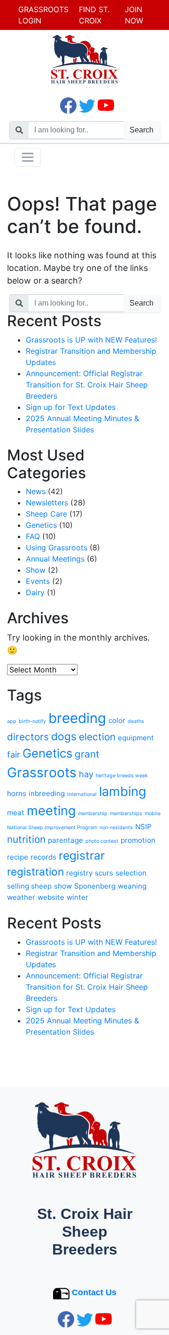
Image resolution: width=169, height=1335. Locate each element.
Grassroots (42, 773)
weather (21, 897)
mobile (153, 813)
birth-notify (32, 721)
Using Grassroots (56, 547)
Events (38, 581)
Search (142, 130)
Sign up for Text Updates (70, 407)
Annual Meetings (55, 558)
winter (77, 897)
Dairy (35, 592)
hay (86, 774)
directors (28, 737)
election (97, 737)
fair (13, 754)
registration (35, 871)
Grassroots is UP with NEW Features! (91, 339)
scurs (104, 872)
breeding (77, 718)
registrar (82, 855)
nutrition (26, 839)
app (11, 721)
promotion (138, 840)
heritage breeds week (122, 776)
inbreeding (47, 793)
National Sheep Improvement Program (52, 827)
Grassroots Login (43, 15)
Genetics (41, 525)
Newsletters (47, 502)
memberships (126, 813)
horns (16, 793)
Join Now (134, 15)
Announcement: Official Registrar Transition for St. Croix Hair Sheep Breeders (87, 385)
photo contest (101, 841)
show (63, 886)
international (82, 794)
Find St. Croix (94, 15)
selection (130, 872)
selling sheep (29, 886)
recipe (17, 857)
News (36, 491)
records (43, 857)
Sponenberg (94, 886)
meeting (51, 810)
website (51, 897)
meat (15, 812)
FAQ (33, 536)
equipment (136, 737)
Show (36, 570)
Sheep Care (46, 513)
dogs (64, 736)
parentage (65, 840)
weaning (132, 886)
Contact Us (94, 1292)
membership (93, 813)
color (116, 720)
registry (79, 872)
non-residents (116, 827)
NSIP (143, 826)
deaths (136, 721)
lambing (122, 791)
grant (87, 754)
